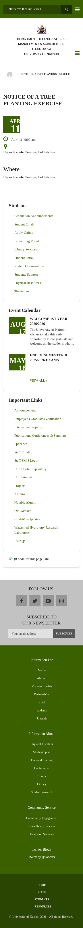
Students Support (26, 274)
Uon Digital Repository (30, 469)
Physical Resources (27, 283)
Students (42, 899)
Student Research (41, 792)
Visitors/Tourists (42, 686)
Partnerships (41, 694)
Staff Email (22, 452)
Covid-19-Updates (27, 519)
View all (37, 380)
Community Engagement (41, 818)
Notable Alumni (25, 502)
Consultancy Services (42, 826)
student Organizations (29, 266)
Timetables (21, 291)
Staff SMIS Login (26, 460)
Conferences (41, 768)
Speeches (20, 444)
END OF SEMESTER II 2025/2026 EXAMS (48, 357)
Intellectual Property (28, 427)
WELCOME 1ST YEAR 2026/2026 (49, 321)
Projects (19, 486)
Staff (42, 702)
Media (42, 670)
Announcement (25, 410)
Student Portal (24, 258)
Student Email (24, 224)
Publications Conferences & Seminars (40, 435)
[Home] (41, 29)
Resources (43, 906)
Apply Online (23, 232)
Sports (42, 776)
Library (41, 784)
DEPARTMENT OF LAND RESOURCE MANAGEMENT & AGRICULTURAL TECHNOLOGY (41, 44)
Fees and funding (41, 760)
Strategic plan (41, 752)
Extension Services (42, 834)
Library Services (25, 249)
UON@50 (21, 541)
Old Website (22, 511)
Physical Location (42, 744)
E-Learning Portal (26, 241)
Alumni (19, 494)
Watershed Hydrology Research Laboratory (36, 530)
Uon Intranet (23, 477)
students (42, 710)
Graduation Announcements (33, 216)
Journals (42, 718)
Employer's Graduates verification (37, 419)
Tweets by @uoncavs (41, 857)
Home (42, 885)
